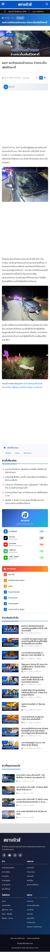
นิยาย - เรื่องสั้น (7, 914)
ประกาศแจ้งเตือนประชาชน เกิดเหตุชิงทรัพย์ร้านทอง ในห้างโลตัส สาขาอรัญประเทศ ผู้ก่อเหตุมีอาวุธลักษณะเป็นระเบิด (34, 731)
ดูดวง (4, 901)
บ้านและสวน (31, 872)
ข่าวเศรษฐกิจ (6, 880)
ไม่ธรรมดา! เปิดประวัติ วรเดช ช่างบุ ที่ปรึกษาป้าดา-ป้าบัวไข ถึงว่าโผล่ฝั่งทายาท (34, 666)
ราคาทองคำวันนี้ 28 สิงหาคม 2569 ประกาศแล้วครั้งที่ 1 (32, 718)
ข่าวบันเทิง (5, 876)
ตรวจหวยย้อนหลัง (33, 905)
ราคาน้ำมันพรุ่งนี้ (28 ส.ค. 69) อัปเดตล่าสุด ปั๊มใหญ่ (33, 744)
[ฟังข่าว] (6, 87)
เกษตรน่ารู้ (30, 867)
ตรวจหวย (30, 901)
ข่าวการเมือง (6, 872)
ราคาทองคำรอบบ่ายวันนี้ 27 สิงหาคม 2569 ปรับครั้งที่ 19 (32, 654)
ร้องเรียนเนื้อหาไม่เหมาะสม (25, 943)
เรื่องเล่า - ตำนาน (7, 918)
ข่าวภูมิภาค (20, 18)
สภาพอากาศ (31, 922)
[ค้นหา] (47, 4)
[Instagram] (15, 855)
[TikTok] (20, 855)
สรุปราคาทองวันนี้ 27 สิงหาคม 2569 (33, 705)
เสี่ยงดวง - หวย (7, 909)
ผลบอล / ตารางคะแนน (34, 926)
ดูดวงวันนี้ (30, 918)
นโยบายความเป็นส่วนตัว (18, 938)
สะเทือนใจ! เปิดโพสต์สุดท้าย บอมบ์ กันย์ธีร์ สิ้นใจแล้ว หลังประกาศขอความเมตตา (32, 679)
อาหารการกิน (6, 905)
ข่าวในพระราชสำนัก (8, 867)
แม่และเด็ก (30, 876)
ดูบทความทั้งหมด (32, 884)
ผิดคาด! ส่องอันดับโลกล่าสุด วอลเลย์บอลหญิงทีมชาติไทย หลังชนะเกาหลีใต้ (34, 628)
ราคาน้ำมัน (30, 909)
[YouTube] (9, 855)
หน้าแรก (6, 18)
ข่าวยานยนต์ (6, 884)
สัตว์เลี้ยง (30, 880)
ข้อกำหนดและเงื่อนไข (33, 938)
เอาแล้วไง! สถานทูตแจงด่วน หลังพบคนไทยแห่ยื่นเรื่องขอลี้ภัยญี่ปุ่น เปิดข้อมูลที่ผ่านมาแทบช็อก (34, 641)
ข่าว (13, 18)
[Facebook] (4, 855)
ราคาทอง (30, 914)
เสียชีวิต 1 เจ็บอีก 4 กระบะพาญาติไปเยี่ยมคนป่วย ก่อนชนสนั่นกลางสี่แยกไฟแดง (24, 502)
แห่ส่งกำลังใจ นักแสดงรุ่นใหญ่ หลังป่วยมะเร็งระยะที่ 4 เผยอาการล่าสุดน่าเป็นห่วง (34, 692)
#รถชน (17, 453)
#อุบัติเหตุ (8, 453)
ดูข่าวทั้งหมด (6, 889)
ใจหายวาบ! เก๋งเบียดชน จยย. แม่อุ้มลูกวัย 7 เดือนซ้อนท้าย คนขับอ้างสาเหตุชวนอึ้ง (26, 486)
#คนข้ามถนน (28, 453)
